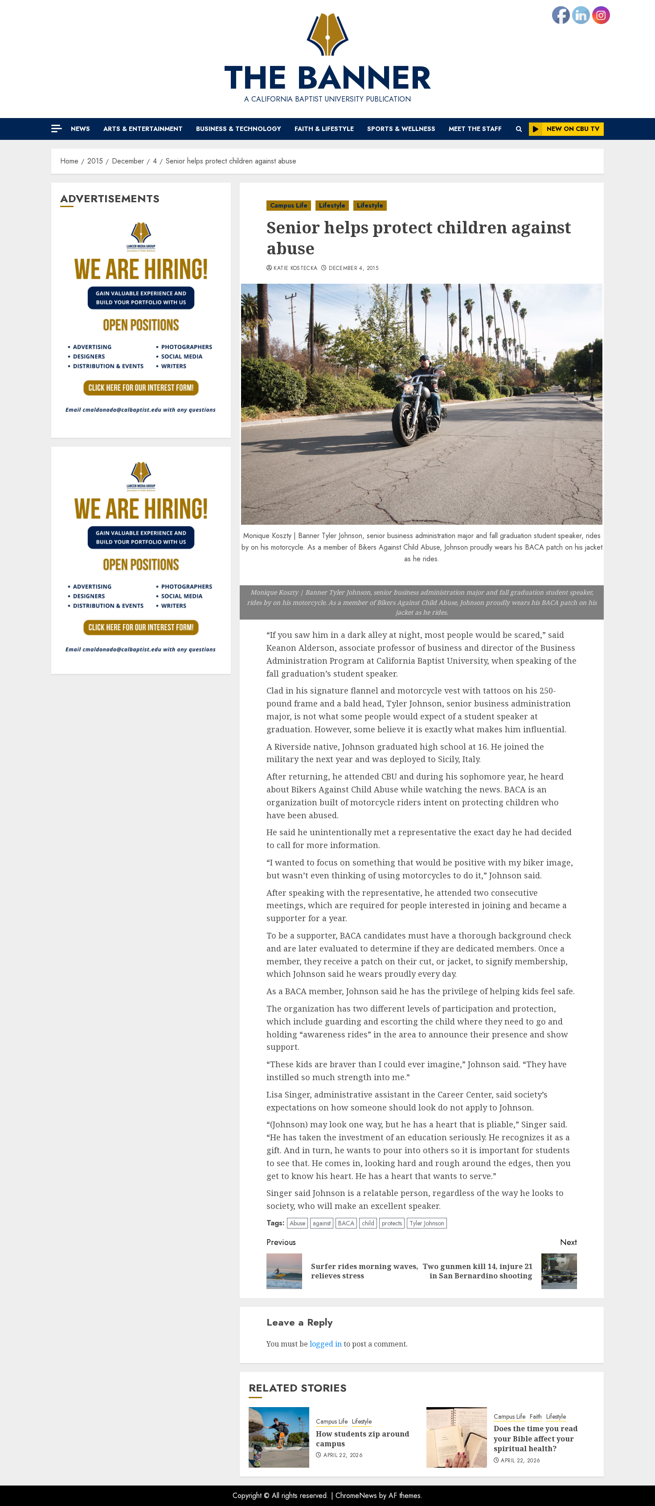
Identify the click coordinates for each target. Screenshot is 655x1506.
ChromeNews (356, 1495)
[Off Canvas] (56, 128)
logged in (326, 1344)
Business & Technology (238, 128)
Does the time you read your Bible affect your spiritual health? (536, 1438)
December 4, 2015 (353, 268)
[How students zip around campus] (279, 1437)
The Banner (327, 77)
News (80, 128)
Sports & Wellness (401, 128)
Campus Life (288, 205)
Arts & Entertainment (143, 128)
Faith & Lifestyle (324, 128)
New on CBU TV (573, 128)
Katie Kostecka (295, 268)
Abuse (297, 1223)
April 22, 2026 (343, 1455)
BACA (346, 1223)
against (322, 1223)
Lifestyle (332, 205)
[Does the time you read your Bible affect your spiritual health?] (456, 1437)
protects (392, 1223)
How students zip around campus (362, 1439)
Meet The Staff (475, 128)
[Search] (518, 129)
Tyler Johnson (426, 1223)
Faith (536, 1416)
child (368, 1223)
